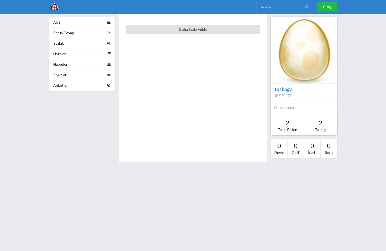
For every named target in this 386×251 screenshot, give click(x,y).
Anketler (60, 85)
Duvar (279, 148)
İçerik (312, 148)
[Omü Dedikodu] (54, 7)
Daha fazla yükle (193, 29)
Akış (56, 22)
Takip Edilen (287, 125)
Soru (329, 148)
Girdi (296, 148)
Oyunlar (59, 74)
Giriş (327, 6)
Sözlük (58, 43)
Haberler (60, 64)
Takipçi (320, 125)
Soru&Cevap (63, 32)
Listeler (59, 53)
